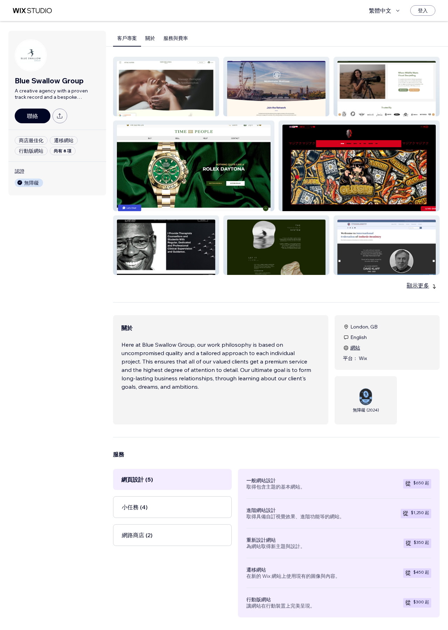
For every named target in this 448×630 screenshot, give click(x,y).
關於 (150, 38)
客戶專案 (127, 38)
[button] (166, 86)
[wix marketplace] (32, 11)
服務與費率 (175, 38)
